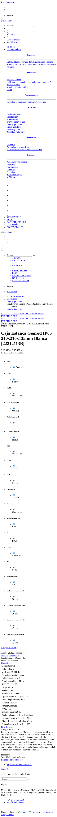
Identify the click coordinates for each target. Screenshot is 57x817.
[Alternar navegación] (2, 248)
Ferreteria (31, 155)
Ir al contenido (7, 2)
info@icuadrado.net (15, 802)
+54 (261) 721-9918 (15, 800)
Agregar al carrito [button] (8, 647)
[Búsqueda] (34, 26)
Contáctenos (6, 663)
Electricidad (31, 107)
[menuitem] (11, 47)
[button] (22, 313)
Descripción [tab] (6, 727)
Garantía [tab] (5, 769)
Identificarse (12, 42)
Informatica (31, 72)
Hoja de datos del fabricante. (19, 764)
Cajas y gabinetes (14, 301)
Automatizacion (31, 95)
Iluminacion (31, 137)
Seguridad (31, 55)
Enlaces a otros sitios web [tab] (12, 760)
